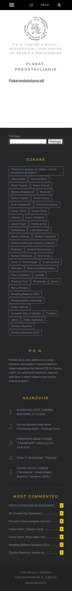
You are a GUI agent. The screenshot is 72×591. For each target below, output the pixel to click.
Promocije (39, 281)
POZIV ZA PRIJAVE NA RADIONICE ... (33, 505)
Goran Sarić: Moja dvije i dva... (28, 536)
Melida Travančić (45, 236)
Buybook (45, 191)
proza (54, 281)
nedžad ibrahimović (39, 249)
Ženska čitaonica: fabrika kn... (28, 552)
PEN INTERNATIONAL (41, 268)
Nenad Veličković (21, 255)
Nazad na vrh (35, 583)
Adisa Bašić (18, 178)
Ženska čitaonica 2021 (25, 332)
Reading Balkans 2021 (25, 294)
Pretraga (14, 136)
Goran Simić (39, 210)
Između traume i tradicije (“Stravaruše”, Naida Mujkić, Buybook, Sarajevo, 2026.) (34, 472)
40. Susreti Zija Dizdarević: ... (27, 513)
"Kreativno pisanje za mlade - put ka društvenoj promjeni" (34, 171)
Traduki (50, 313)
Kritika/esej (18, 230)
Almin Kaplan (19, 185)
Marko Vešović (20, 236)
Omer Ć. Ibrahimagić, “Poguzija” (37, 457)
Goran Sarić (18, 210)
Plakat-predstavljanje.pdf (26, 80)
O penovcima (51, 262)
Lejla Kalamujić (39, 230)
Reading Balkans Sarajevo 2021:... (31, 544)
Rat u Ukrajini (19, 287)
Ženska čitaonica (21, 326)
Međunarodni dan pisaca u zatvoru (33, 242)
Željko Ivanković (33, 319)
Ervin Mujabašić (21, 204)
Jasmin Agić (18, 223)
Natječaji (16, 249)
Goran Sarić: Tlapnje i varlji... (27, 529)
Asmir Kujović (41, 185)
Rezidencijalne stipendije (26, 300)
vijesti (14, 319)
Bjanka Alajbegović (23, 191)
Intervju (15, 217)
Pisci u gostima (20, 274)
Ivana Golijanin (35, 217)
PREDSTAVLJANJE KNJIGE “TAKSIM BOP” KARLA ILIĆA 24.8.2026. (35, 443)
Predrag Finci (19, 281)
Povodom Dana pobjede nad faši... (31, 521)
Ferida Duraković (47, 204)
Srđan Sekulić (19, 306)
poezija (39, 274)
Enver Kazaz (42, 198)
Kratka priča (38, 223)
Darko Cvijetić (19, 198)
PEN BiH (16, 268)
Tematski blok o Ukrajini (26, 313)
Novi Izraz (44, 255)
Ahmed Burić (39, 178)
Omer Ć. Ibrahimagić (24, 262)
